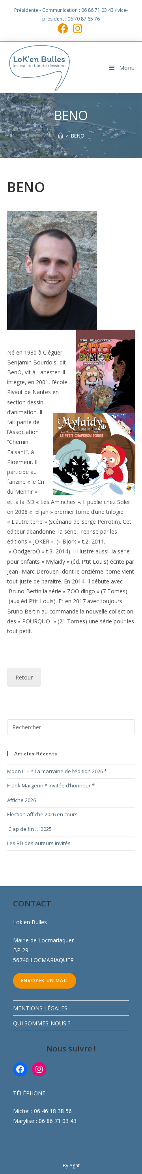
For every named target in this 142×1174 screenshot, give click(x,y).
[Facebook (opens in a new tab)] (64, 28)
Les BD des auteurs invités (39, 843)
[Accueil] (60, 135)
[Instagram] (39, 1069)
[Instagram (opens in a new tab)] (78, 28)
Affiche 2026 (21, 800)
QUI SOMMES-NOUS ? (41, 1023)
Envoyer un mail (44, 980)
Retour (24, 677)
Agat (74, 1165)
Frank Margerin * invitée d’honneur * (51, 785)
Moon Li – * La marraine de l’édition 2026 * (57, 771)
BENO (77, 135)
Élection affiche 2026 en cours (42, 814)
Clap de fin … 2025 (29, 828)
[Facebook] (20, 1069)
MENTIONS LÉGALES (40, 1008)
